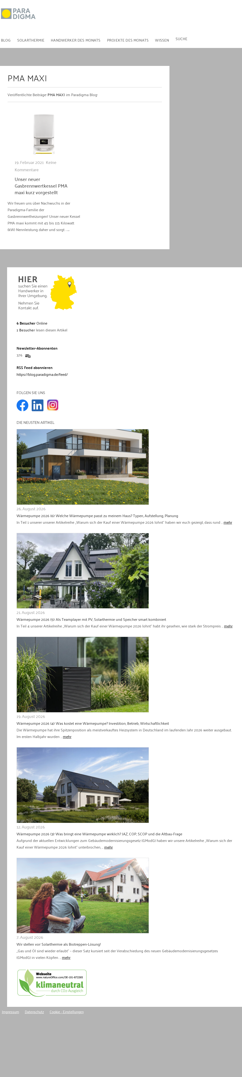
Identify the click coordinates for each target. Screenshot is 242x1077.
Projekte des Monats (128, 40)
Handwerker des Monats (75, 40)
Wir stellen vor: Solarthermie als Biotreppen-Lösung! (59, 944)
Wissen (162, 40)
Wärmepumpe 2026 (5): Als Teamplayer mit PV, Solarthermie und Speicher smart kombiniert (91, 619)
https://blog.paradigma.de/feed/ (42, 374)
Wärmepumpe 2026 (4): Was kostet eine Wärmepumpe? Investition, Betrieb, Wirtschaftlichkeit (93, 723)
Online (32, 323)
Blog (6, 40)
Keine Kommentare (35, 165)
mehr (228, 522)
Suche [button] (182, 38)
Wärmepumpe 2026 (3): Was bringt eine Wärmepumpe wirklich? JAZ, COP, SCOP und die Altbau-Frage (99, 833)
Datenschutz (34, 1011)
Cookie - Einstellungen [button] (67, 1011)
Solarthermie (30, 40)
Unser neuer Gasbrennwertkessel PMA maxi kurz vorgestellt (41, 185)
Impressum (10, 1011)
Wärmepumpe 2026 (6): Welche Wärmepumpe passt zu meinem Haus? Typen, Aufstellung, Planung (97, 515)
